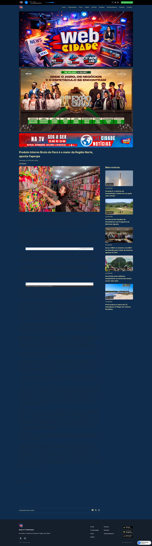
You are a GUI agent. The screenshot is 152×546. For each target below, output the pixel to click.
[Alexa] (118, 2)
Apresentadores (112, 7)
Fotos (80, 7)
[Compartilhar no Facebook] (93, 510)
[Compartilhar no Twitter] (96, 510)
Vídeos (87, 7)
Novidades (22, 163)
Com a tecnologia (125, 542)
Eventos (94, 7)
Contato (129, 7)
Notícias (121, 7)
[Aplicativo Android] (115, 2)
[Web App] (113, 2)
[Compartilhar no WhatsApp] (99, 510)
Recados (101, 7)
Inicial (63, 7)
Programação (72, 7)
